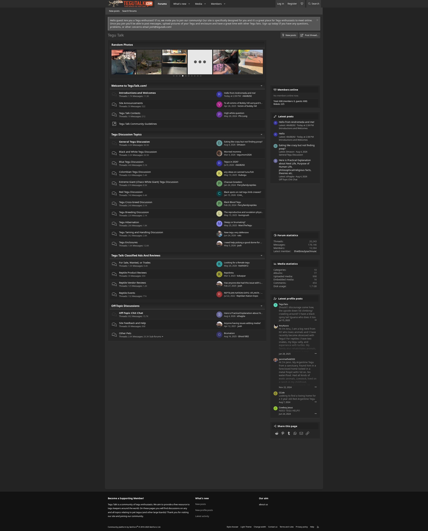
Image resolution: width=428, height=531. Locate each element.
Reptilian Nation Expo (247, 295)
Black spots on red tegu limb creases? (242, 192)
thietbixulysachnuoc (305, 251)
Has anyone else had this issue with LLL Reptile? (248, 282)
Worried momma (232, 151)
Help (312, 526)
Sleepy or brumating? (234, 222)
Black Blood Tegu (232, 202)
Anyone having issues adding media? (242, 323)
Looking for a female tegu (237, 262)
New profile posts (204, 510)
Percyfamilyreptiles (246, 184)
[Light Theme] (302, 4)
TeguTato (283, 304)
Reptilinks (229, 272)
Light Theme (246, 526)
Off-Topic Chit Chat (131, 313)
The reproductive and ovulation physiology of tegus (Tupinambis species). (260, 212)
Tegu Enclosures (128, 242)
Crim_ (240, 195)
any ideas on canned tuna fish (239, 171)
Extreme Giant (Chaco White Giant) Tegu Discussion (148, 181)
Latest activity (202, 516)
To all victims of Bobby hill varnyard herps (244, 102)
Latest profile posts (290, 298)
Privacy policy (302, 526)
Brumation (229, 333)
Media (198, 3)
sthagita (241, 316)
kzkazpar (241, 275)
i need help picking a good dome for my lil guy (247, 242)
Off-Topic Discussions (125, 306)
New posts (114, 10)
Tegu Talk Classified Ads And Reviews (135, 255)
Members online (288, 89)
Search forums (129, 10)
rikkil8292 (247, 95)
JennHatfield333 (287, 359)
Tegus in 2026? (231, 161)
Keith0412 (243, 265)
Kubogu (242, 174)
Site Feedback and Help (132, 323)
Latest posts (285, 116)
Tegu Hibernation (129, 222)
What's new (179, 3)
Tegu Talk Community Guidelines (138, 123)
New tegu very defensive (236, 232)
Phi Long (242, 116)
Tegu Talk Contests (129, 113)
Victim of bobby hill (247, 105)
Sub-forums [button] (155, 336)
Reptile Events (127, 292)
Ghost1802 (243, 336)
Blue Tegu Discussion (131, 161)
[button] (189, 4)
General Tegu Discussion (134, 141)
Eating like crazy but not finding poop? (243, 141)
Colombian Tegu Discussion (135, 171)
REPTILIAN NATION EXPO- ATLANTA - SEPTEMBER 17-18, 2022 (254, 292)
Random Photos (122, 45)
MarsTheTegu (245, 225)
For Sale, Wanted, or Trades (134, 262)
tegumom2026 (244, 154)
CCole (282, 392)
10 (200, 76)
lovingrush (243, 215)
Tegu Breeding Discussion (134, 212)
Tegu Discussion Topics (126, 134)
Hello (282, 133)
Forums (162, 3)
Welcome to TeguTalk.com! (129, 86)
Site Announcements (131, 103)
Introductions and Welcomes (137, 92)
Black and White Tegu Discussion (138, 151)
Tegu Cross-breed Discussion (135, 202)
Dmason (241, 144)
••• (316, 320)
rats (239, 235)
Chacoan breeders (233, 181)
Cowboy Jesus (286, 407)
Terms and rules (287, 526)
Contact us (272, 526)
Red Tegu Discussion (131, 192)
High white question (234, 113)
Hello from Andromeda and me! (240, 92)
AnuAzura (284, 325)
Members (216, 3)
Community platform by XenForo (134, 527)
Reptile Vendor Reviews (132, 282)
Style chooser (232, 526)
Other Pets (125, 333)
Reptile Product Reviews (133, 272)
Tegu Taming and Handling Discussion (141, 232)
